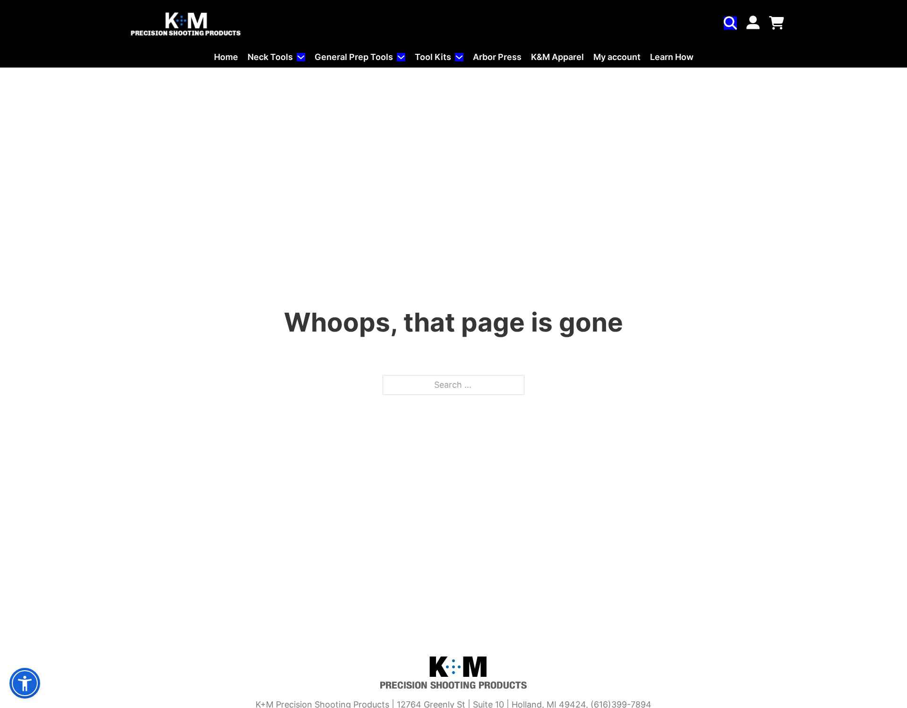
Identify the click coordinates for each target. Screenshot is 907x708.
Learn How (671, 57)
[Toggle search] (730, 23)
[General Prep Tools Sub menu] (401, 57)
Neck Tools (270, 57)
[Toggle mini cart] (776, 23)
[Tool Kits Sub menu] (459, 57)
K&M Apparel (557, 57)
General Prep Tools (354, 57)
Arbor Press (497, 57)
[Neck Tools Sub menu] (301, 57)
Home (226, 57)
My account (617, 57)
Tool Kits (433, 57)
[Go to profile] (753, 23)
